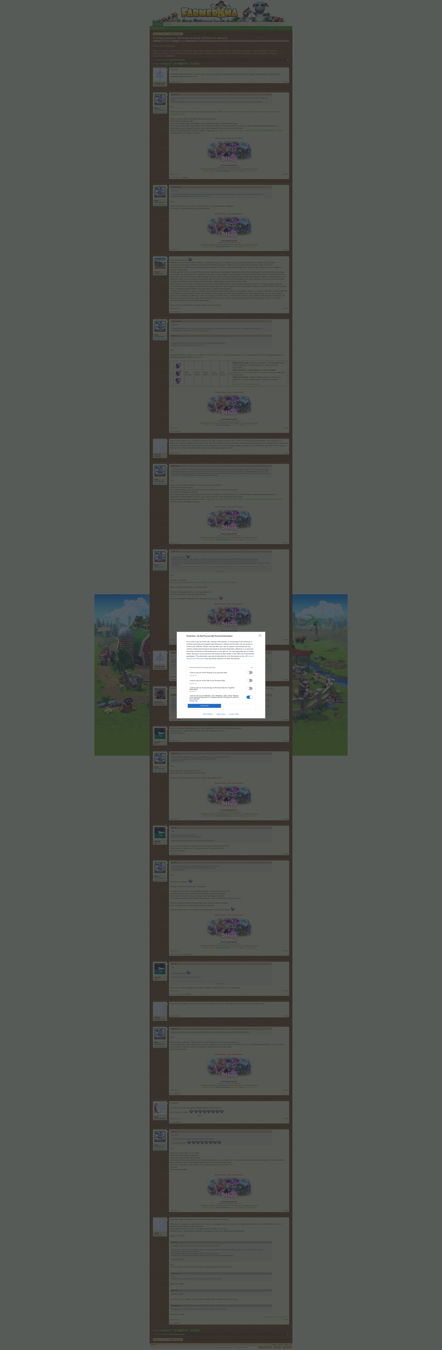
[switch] (250, 672)
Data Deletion (208, 714)
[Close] (261, 636)
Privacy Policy (234, 714)
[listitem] (221, 667)
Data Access (221, 714)
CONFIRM (204, 706)
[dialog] (221, 675)
